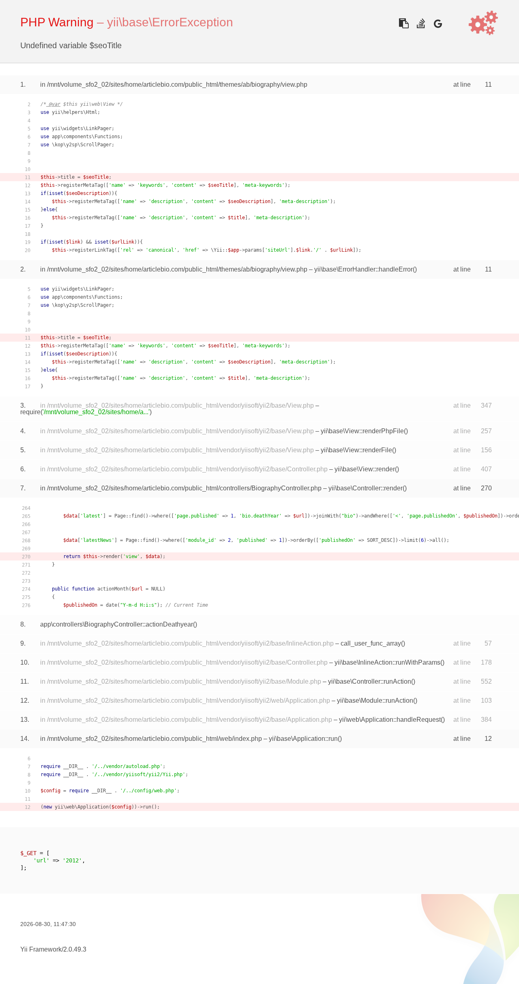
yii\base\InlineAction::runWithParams (387, 662)
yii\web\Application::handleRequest (390, 719)
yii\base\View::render (365, 469)
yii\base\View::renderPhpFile (362, 431)
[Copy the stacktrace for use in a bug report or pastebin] (404, 23)
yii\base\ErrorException (170, 22)
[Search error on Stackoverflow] (421, 23)
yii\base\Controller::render (365, 488)
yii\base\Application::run (303, 738)
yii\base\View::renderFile (356, 450)
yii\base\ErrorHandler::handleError (363, 269)
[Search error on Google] (438, 23)
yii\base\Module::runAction (375, 700)
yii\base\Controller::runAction (369, 681)
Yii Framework (41, 949)
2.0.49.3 (74, 949)
